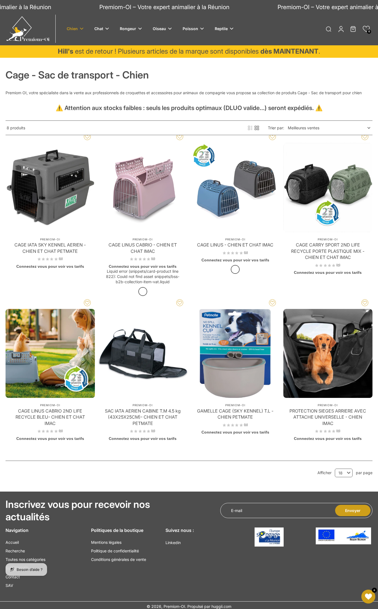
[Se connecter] (341, 28)
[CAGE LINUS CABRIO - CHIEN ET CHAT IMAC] (143, 187)
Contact (13, 576)
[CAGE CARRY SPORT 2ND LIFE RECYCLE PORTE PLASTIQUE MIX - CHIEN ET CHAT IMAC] (328, 187)
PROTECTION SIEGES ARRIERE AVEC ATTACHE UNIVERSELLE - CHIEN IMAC (327, 417)
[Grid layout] (256, 128)
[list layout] (250, 128)
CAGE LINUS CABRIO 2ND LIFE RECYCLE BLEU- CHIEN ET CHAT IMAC (50, 417)
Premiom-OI (174, 606)
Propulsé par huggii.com (209, 606)
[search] (328, 28)
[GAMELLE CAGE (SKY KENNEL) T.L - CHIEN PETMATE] (235, 353)
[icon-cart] (353, 28)
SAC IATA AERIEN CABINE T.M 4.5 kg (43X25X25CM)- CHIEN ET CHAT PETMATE (143, 417)
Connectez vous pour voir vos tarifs (50, 266)
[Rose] (143, 291)
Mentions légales (106, 542)
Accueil (12, 542)
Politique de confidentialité (115, 550)
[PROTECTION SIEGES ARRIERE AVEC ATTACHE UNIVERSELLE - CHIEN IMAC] (328, 353)
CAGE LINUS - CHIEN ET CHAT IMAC (235, 245)
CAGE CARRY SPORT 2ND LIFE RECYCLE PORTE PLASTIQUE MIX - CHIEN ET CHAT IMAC (327, 251)
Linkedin (173, 542)
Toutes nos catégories (25, 559)
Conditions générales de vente (118, 559)
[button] (366, 28)
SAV (9, 585)
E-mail (236, 510)
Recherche (15, 550)
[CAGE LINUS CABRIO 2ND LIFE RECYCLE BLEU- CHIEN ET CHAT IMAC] (50, 353)
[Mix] (235, 269)
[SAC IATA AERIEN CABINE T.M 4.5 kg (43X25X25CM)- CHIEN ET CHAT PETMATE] (143, 353)
